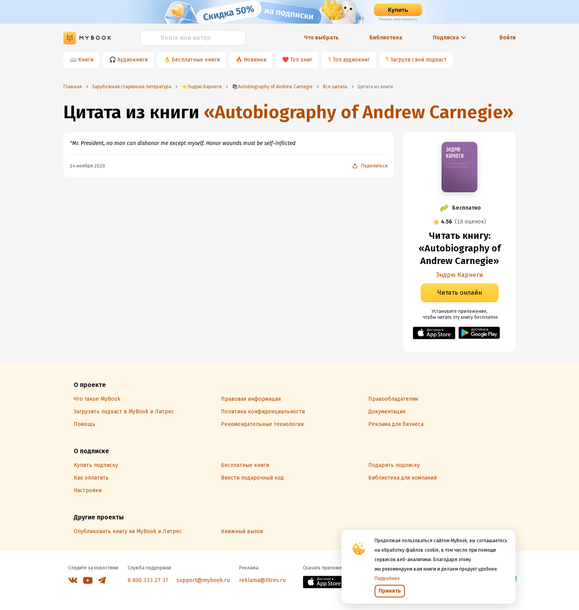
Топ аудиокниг (351, 59)
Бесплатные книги (196, 59)
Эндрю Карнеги (459, 275)
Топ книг (301, 59)
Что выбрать (321, 37)
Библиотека (385, 37)
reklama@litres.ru (262, 580)
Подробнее (387, 578)
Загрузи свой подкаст (418, 59)
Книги (85, 59)
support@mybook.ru (203, 580)
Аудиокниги (132, 59)
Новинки (255, 59)
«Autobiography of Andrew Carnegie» (359, 112)
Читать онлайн (459, 292)
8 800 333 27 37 (148, 580)
